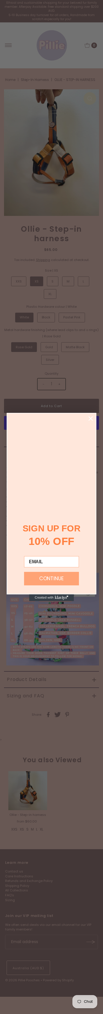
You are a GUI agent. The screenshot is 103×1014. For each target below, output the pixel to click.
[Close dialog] (90, 418)
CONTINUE (51, 578)
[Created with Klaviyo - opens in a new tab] (51, 597)
